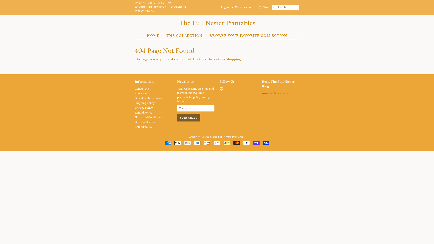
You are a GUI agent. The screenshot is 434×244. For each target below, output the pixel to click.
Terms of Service (145, 122)
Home (153, 36)
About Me (141, 93)
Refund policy (143, 126)
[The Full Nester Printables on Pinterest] (221, 89)
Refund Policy (143, 112)
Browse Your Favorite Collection (248, 36)
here (204, 59)
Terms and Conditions (148, 117)
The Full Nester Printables (217, 23)
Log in (225, 7)
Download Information (149, 98)
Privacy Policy (144, 107)
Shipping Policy (145, 103)
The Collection (184, 36)
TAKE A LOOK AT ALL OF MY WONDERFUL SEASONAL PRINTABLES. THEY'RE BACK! (160, 7)
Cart (265, 7)
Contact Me (142, 88)
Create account (244, 7)
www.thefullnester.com (276, 93)
